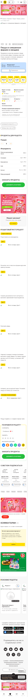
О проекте (6, 660)
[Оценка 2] (5, 438)
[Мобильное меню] (1, 2)
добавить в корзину (13, 185)
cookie (11, 678)
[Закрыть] (25, 670)
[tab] (4, 694)
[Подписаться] (17, 585)
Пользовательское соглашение (10, 662)
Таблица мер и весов (7, 128)
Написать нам (14, 669)
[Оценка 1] (3, 438)
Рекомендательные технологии (12, 664)
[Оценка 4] (10, 438)
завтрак (13, 491)
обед (25, 491)
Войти (13, 544)
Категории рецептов (13, 665)
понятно (21, 677)
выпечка (20, 491)
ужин (8, 491)
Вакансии (21, 662)
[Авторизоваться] (24, 2)
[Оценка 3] (8, 438)
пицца (2, 491)
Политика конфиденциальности (16, 660)
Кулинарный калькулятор (8, 124)
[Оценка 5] (13, 438)
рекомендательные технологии (7, 677)
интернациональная (7, 105)
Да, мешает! (13, 223)
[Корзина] (21, 2)
